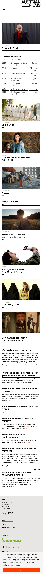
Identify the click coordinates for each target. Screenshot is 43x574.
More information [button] (16, 565)
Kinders (14, 68)
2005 (4, 89)
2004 (4, 92)
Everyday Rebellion (18, 73)
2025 (4, 60)
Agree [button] (21, 570)
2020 (4, 63)
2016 (4, 68)
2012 (4, 79)
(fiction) (34, 63)
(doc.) (35, 60)
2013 (4, 73)
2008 (4, 84)
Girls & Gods (16, 60)
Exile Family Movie (18, 89)
